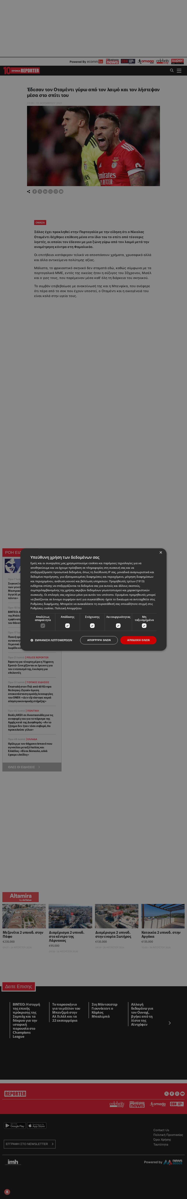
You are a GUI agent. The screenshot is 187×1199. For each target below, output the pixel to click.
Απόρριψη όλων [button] (99, 640)
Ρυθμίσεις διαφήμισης (44, 604)
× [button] (160, 552)
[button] (51, 640)
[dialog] (93, 599)
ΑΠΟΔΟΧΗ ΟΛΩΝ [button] (138, 640)
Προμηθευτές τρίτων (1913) (126, 581)
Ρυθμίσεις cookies (41, 608)
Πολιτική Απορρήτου (68, 608)
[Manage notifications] (7, 1192)
